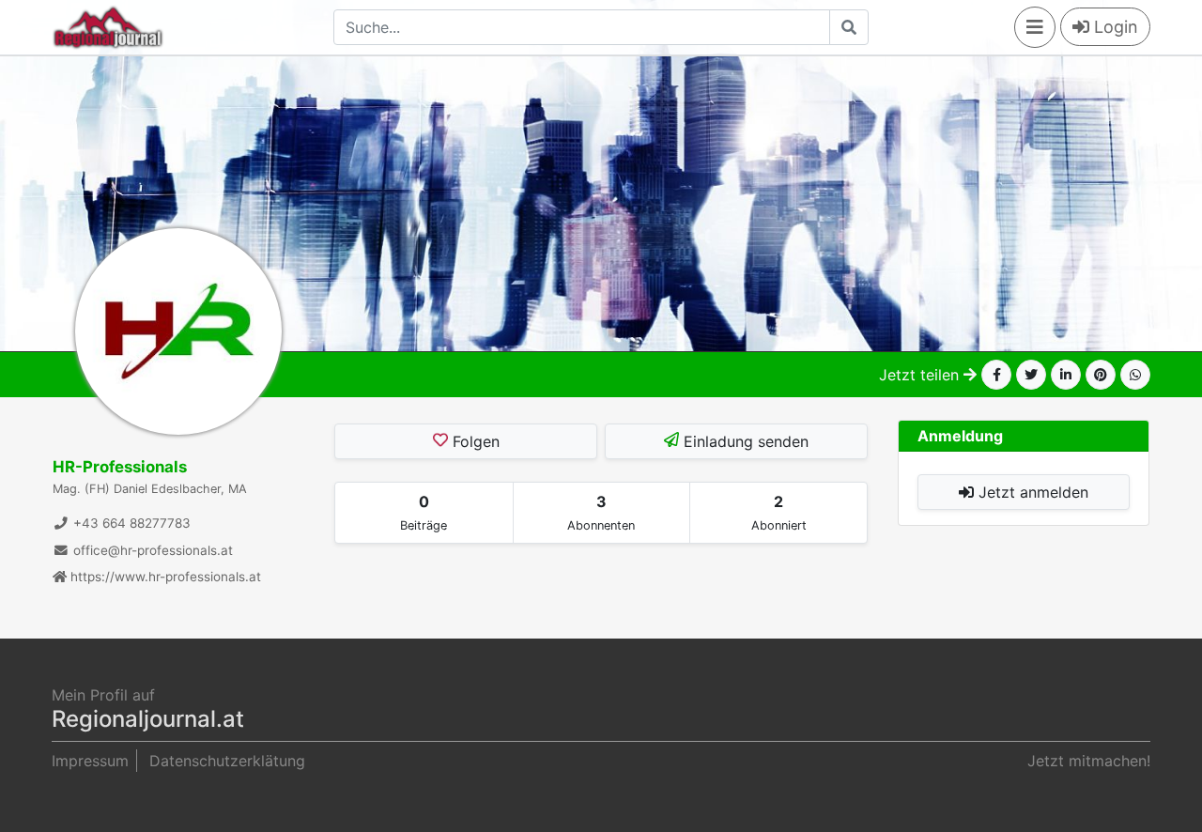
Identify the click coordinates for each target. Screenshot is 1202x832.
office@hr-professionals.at (151, 550)
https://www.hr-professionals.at (164, 576)
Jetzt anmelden (1031, 492)
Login (1113, 27)
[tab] (424, 512)
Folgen (474, 441)
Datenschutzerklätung (227, 760)
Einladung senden (744, 441)
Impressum (90, 760)
